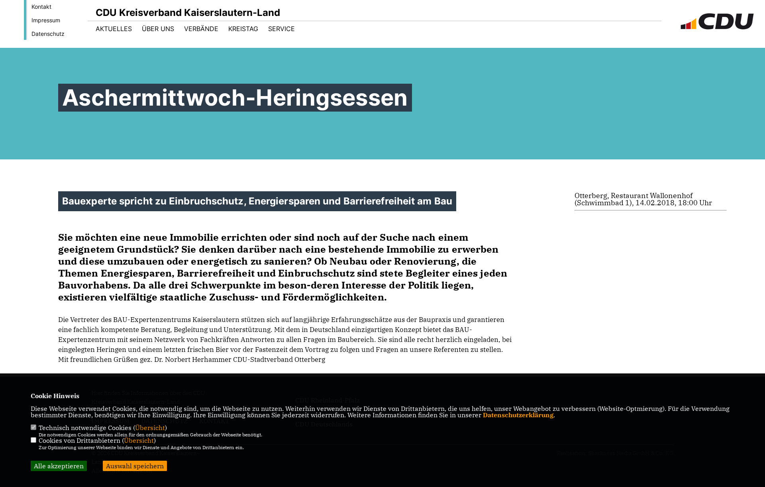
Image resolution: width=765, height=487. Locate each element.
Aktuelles (114, 29)
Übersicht (150, 428)
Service (281, 29)
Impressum (45, 20)
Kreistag (243, 29)
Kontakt (41, 6)
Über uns (158, 29)
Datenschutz (48, 33)
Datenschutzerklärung (518, 415)
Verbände (201, 29)
